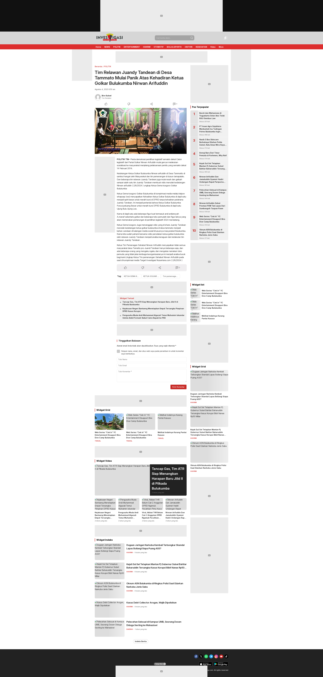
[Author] (98, 97)
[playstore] (220, 666)
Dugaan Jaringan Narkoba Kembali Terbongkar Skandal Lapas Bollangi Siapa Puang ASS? (155, 547)
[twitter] (201, 656)
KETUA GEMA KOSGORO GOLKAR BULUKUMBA (132, 276)
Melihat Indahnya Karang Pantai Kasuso (172, 433)
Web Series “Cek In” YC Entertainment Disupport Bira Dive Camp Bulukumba (107, 435)
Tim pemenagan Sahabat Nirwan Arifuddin (171, 276)
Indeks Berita (141, 641)
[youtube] (221, 656)
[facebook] (196, 656)
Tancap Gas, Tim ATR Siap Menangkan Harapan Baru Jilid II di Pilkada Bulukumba (150, 303)
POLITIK (107, 66)
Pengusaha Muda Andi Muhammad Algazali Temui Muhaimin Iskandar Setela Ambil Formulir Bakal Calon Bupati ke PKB (153, 316)
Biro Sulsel (106, 96)
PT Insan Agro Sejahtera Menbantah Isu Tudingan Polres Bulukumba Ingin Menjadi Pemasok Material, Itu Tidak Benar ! (212, 131)
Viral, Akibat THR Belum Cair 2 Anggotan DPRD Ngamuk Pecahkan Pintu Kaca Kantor (152, 516)
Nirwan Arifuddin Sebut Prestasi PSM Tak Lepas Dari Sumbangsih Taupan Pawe (212, 206)
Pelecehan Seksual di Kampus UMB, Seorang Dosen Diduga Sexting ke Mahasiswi (153, 623)
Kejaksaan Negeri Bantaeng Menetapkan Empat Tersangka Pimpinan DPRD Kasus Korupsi (153, 309)
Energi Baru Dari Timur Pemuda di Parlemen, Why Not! (213, 154)
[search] (191, 37)
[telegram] (211, 656)
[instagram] (216, 656)
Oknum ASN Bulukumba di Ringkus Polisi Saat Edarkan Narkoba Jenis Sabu (154, 585)
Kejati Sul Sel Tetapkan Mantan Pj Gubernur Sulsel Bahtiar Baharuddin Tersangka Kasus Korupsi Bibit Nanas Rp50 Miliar (156, 567)
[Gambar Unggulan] (141, 131)
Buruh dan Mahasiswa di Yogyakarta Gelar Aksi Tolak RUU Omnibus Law (212, 115)
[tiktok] (226, 656)
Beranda (98, 66)
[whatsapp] (206, 656)
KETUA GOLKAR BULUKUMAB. (152, 276)
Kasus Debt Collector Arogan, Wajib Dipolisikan (151, 602)
